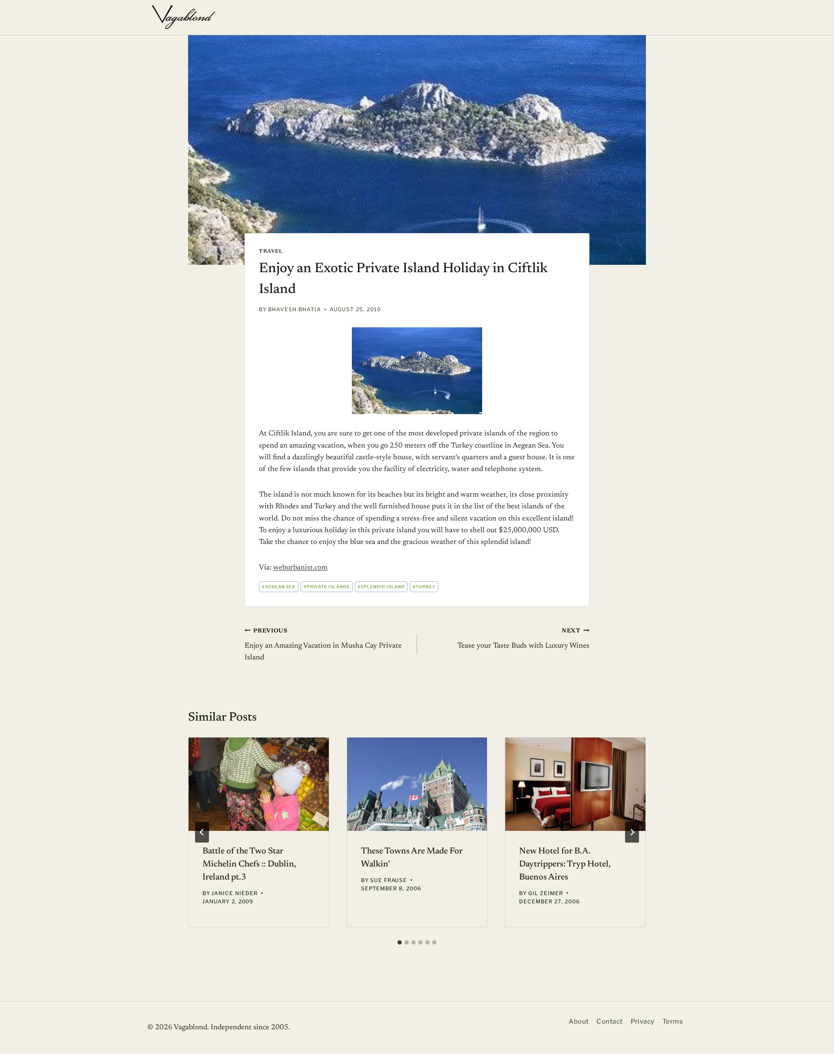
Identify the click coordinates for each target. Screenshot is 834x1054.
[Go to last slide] (202, 832)
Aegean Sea (279, 586)
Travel (271, 251)
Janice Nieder (234, 893)
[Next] (632, 832)
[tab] (399, 942)
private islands (327, 586)
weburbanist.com (300, 568)
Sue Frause (388, 880)
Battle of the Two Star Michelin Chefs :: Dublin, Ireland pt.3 (249, 864)
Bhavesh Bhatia (294, 309)
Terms (672, 1021)
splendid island (380, 586)
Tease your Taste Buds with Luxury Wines (523, 639)
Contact (609, 1021)
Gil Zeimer (545, 893)
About (579, 1021)
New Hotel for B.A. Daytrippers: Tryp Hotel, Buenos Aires (565, 864)
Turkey (424, 586)
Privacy (643, 1021)
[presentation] (259, 784)
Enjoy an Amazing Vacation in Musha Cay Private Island (323, 645)
